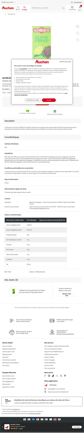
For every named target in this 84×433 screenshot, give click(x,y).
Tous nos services (49, 368)
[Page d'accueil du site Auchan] (7, 8)
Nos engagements (8, 381)
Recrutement (6, 384)
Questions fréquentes (9, 349)
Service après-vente (8, 352)
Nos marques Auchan (9, 379)
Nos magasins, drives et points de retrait (56, 346)
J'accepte (49, 100)
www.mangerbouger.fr (35, 413)
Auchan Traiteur (49, 357)
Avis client (5, 357)
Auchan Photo (48, 365)
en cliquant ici (16, 409)
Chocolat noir (11, 14)
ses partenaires (23, 68)
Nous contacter (7, 346)
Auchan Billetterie (49, 363)
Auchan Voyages (49, 360)
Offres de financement (51, 354)
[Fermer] (3, 427)
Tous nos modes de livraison (53, 349)
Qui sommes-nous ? (8, 376)
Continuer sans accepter (65, 61)
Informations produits (9, 360)
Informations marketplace (10, 363)
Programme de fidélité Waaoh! (54, 352)
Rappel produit (7, 354)
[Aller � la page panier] (80, 8)
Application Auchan (8, 387)
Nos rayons (5, 365)
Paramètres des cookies (33, 100)
